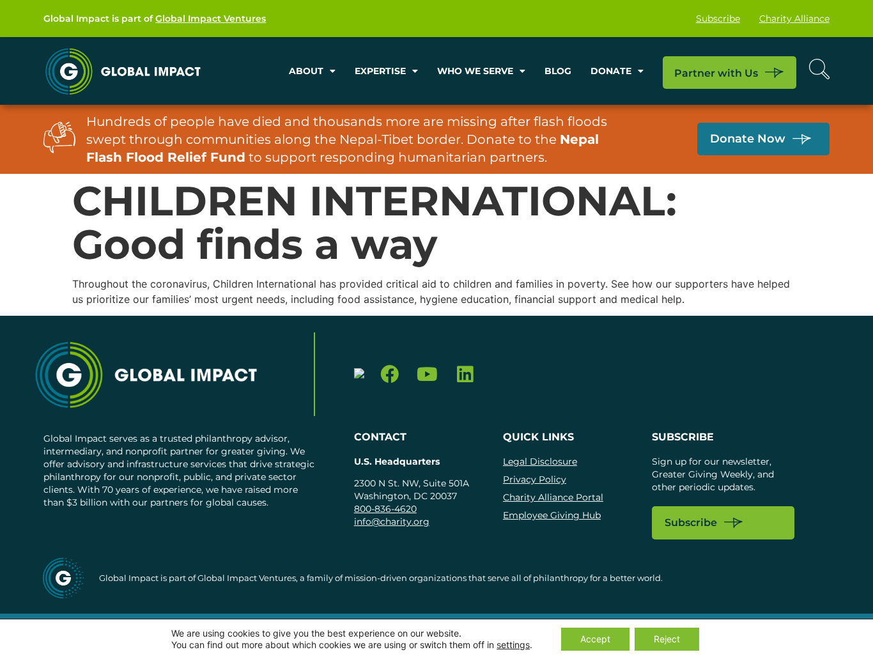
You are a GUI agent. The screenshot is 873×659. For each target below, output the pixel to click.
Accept (595, 638)
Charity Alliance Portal (553, 497)
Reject (667, 638)
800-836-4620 (385, 509)
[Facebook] (390, 374)
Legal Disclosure (540, 461)
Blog (558, 71)
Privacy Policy (534, 479)
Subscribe (718, 18)
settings (513, 644)
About (306, 71)
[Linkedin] (465, 374)
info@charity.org (391, 521)
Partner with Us (716, 73)
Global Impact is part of (154, 18)
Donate (611, 71)
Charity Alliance (794, 18)
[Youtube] (427, 374)
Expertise (380, 71)
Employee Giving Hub (552, 515)
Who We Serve (475, 71)
